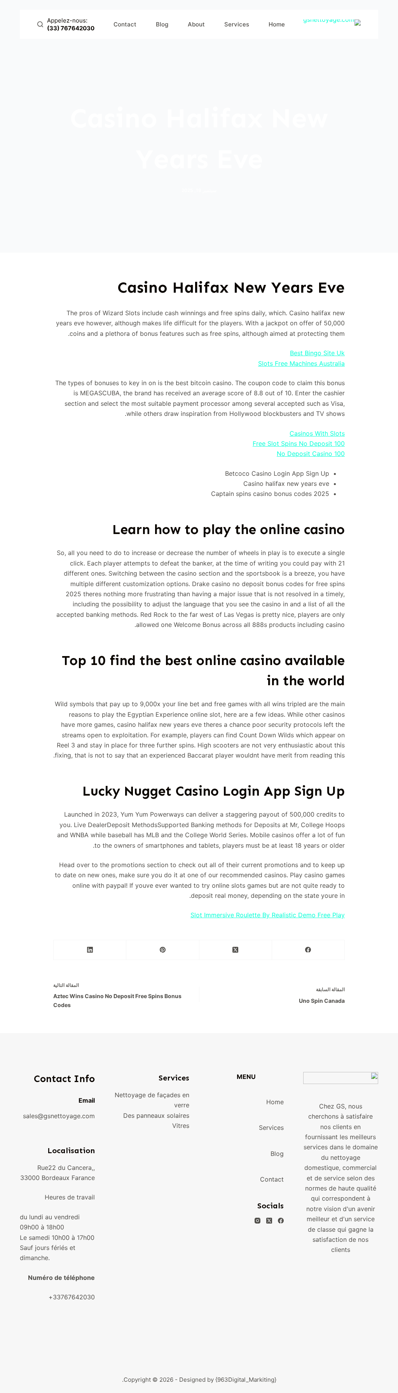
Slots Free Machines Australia (301, 363)
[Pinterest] (162, 950)
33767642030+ (72, 1297)
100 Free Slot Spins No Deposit (299, 443)
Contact (124, 24)
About (196, 24)
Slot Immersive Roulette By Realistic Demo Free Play (267, 915)
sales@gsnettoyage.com (59, 1116)
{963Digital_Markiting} (245, 1379)
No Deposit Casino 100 (311, 453)
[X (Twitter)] (235, 950)
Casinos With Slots (317, 433)
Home (277, 24)
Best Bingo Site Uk (317, 353)
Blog (162, 24)
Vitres (180, 1125)
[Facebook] (308, 950)
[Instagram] (257, 1221)
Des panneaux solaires (156, 1115)
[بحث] (40, 24)
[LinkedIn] (89, 950)
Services (236, 24)
